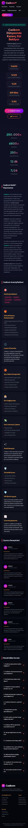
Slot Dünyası (5, 804)
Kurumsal (11, 6)
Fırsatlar (18, 6)
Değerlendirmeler (12, 10)
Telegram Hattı (5, 814)
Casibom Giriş (7, 15)
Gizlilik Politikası (22, 799)
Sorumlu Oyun (21, 797)
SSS (20, 10)
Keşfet (3, 10)
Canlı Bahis (4, 799)
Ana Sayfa (4, 6)
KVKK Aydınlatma (22, 802)
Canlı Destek (5, 812)
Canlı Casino (5, 802)
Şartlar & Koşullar (22, 804)
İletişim (3, 816)
